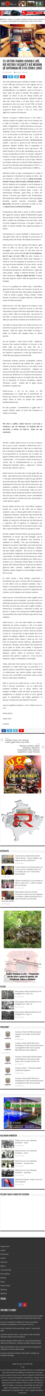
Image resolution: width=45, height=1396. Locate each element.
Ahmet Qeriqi (5, 1286)
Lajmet (2, 1250)
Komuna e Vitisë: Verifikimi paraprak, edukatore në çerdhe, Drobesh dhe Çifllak (28, 1034)
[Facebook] (20, 1305)
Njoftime (3, 1293)
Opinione (3, 1289)
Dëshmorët (4, 1254)
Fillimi (4, 19)
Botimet (3, 1278)
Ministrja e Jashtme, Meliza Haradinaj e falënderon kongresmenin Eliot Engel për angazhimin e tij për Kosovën (28, 748)
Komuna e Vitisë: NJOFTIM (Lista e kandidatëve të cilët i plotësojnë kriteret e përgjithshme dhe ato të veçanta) (29, 1080)
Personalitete (5, 1274)
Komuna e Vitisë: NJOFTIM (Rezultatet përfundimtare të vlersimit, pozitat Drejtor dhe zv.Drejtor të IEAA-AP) (28, 1059)
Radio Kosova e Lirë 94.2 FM (22, 1364)
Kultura (3, 1266)
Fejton (2, 1282)
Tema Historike (5, 1270)
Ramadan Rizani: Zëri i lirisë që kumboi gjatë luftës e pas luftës (17, 740)
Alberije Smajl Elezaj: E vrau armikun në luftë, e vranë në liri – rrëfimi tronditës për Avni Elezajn (29, 883)
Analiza (10, 19)
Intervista (3, 1262)
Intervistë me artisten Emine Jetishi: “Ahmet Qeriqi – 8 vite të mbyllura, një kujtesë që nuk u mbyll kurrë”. (28, 858)
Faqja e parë (4, 1246)
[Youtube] (25, 1305)
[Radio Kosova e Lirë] (22, 3)
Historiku (25, 72)
